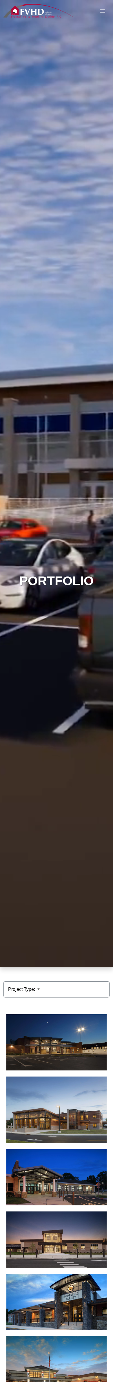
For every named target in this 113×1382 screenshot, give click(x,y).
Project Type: (22, 989)
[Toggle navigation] (102, 11)
